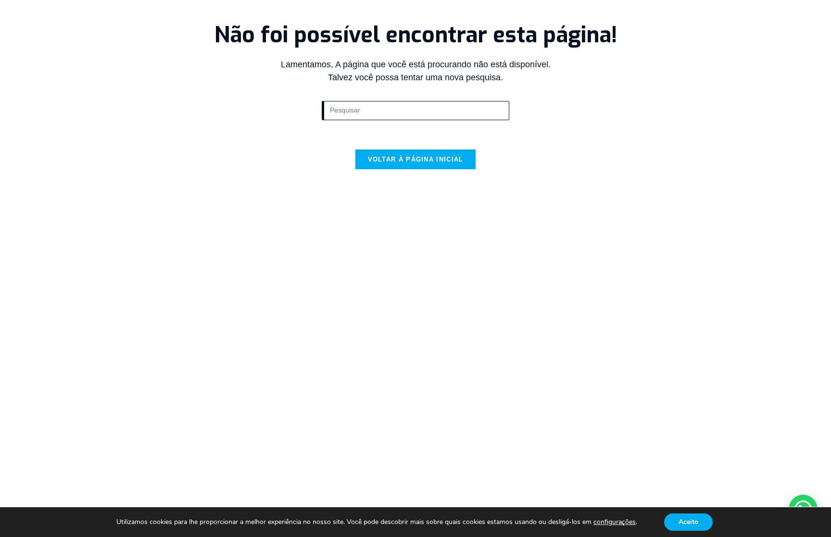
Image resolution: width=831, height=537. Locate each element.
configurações (614, 522)
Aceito (688, 521)
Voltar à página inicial (416, 159)
